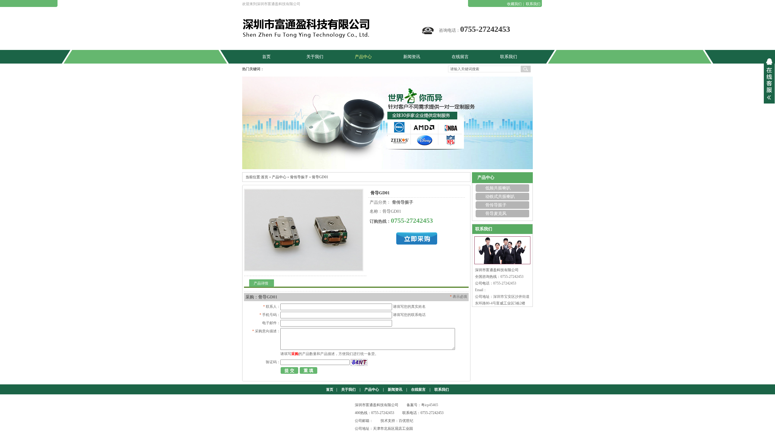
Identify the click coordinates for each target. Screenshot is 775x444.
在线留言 (418, 389)
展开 (769, 79)
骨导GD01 (320, 177)
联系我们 (533, 4)
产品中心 (279, 177)
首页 (264, 177)
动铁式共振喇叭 (500, 196)
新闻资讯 (395, 389)
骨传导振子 (299, 177)
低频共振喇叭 (498, 188)
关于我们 (348, 389)
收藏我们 (514, 4)
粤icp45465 (429, 405)
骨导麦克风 (495, 213)
